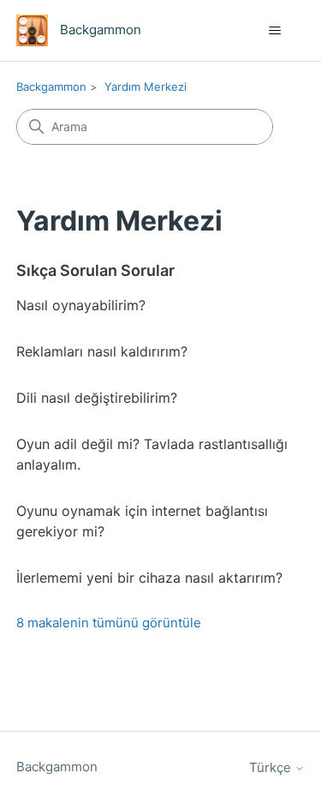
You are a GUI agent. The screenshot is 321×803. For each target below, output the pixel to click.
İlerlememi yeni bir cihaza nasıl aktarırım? (149, 577)
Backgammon (51, 86)
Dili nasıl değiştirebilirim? (96, 397)
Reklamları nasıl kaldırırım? (101, 351)
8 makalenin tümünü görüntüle (108, 622)
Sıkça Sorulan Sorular (95, 270)
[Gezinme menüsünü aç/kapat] (274, 31)
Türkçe (271, 767)
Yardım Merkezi (145, 86)
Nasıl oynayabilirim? (81, 305)
